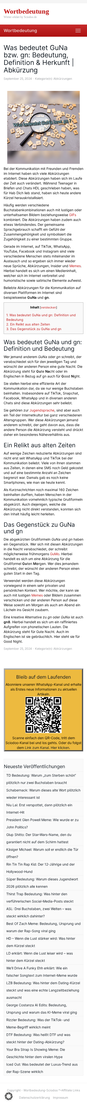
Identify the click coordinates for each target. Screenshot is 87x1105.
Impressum (60, 1097)
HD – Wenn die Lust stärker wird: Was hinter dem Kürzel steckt (40, 942)
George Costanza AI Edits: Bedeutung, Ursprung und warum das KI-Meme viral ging (41, 1008)
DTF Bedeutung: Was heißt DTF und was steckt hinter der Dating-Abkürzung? (38, 1038)
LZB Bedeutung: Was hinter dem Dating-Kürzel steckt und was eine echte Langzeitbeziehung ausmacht (43, 990)
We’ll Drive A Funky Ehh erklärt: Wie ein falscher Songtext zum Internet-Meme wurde (41, 971)
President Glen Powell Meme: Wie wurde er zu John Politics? (42, 823)
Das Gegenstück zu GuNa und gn (33, 329)
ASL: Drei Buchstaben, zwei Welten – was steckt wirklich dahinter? (38, 912)
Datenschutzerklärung (34, 1097)
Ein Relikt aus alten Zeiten (28, 324)
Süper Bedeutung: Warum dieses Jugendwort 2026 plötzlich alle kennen (42, 882)
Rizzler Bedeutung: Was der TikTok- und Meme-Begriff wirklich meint (38, 1023)
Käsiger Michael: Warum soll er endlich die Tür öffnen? (42, 853)
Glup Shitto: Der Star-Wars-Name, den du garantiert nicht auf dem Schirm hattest (38, 838)
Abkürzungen (62, 78)
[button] (8, 1096)
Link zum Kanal (37, 747)
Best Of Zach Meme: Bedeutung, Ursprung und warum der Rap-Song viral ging (43, 927)
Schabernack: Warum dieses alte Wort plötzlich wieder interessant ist (43, 793)
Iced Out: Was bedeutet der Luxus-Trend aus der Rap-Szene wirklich (42, 1068)
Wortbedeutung (20, 30)
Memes (75, 266)
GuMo (54, 554)
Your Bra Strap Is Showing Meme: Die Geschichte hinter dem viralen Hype (35, 1053)
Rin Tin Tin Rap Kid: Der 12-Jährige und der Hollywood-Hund (40, 868)
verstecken (48, 307)
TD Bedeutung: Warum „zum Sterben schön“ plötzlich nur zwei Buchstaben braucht (41, 779)
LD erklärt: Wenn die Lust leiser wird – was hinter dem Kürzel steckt (39, 957)
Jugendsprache (41, 410)
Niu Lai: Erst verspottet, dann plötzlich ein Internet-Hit (39, 808)
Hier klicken (60, 747)
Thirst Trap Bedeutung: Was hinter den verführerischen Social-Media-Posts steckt (39, 897)
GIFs (72, 215)
